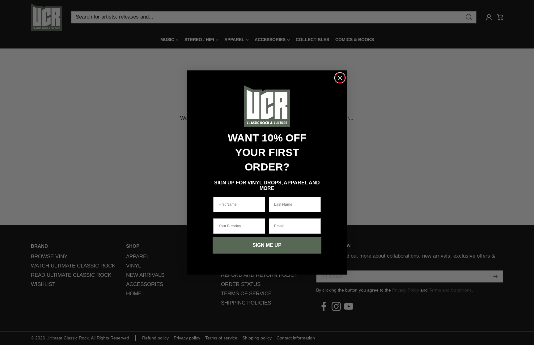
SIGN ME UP (267, 245)
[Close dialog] (340, 78)
